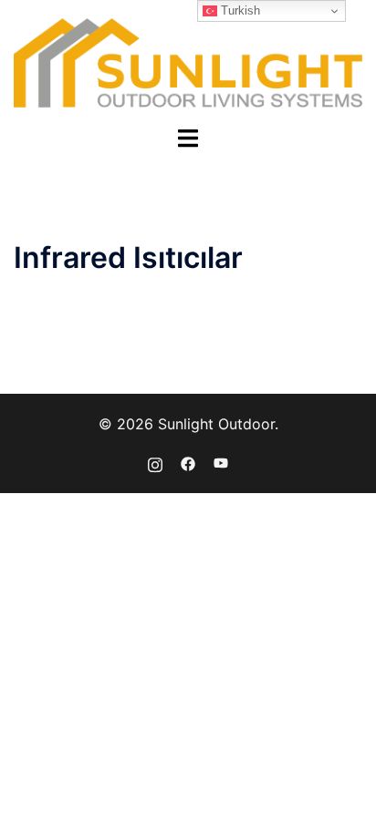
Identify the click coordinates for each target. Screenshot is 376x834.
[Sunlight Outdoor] (188, 61)
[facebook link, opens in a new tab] (188, 462)
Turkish (238, 10)
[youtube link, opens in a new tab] (221, 462)
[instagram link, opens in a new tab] (155, 462)
